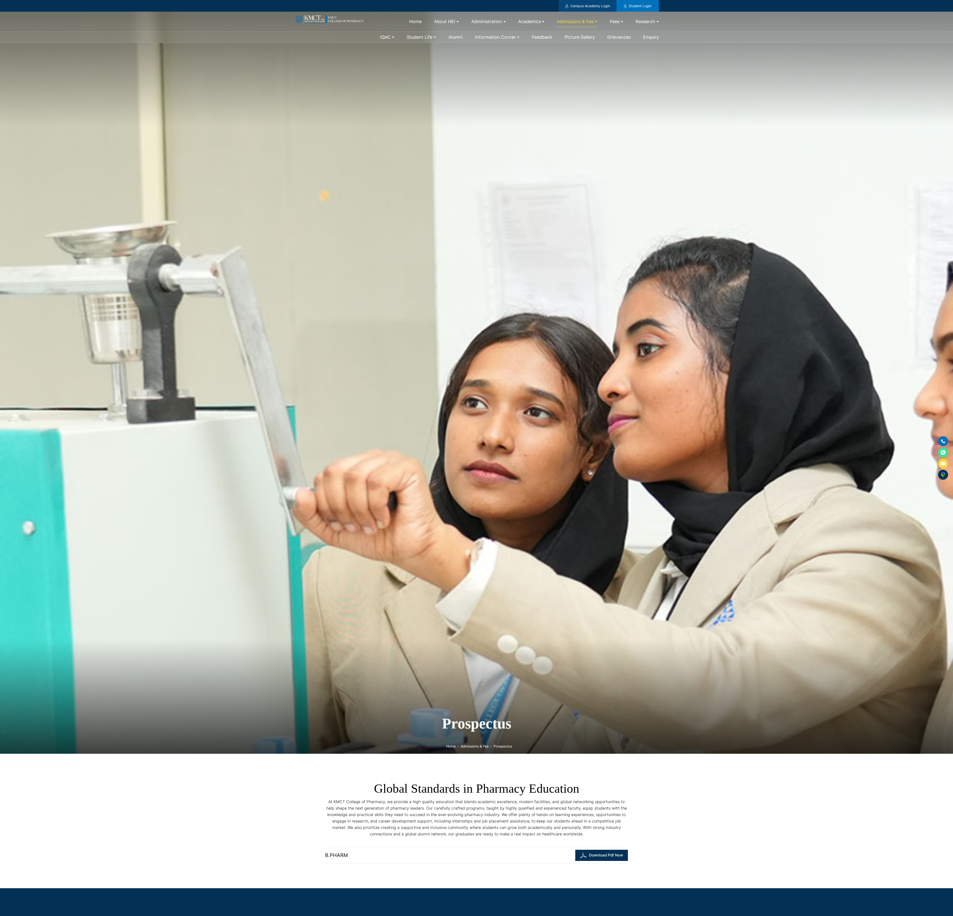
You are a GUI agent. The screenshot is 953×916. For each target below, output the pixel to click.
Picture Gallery (580, 37)
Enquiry (651, 37)
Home (415, 21)
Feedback (542, 37)
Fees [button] (614, 21)
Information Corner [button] (495, 37)
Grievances (619, 37)
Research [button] (645, 21)
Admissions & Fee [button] (575, 21)
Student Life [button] (419, 37)
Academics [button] (529, 21)
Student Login (639, 6)
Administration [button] (486, 21)
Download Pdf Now (606, 855)
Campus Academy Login (589, 6)
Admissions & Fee (475, 746)
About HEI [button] (444, 21)
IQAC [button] (385, 37)
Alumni (455, 37)
